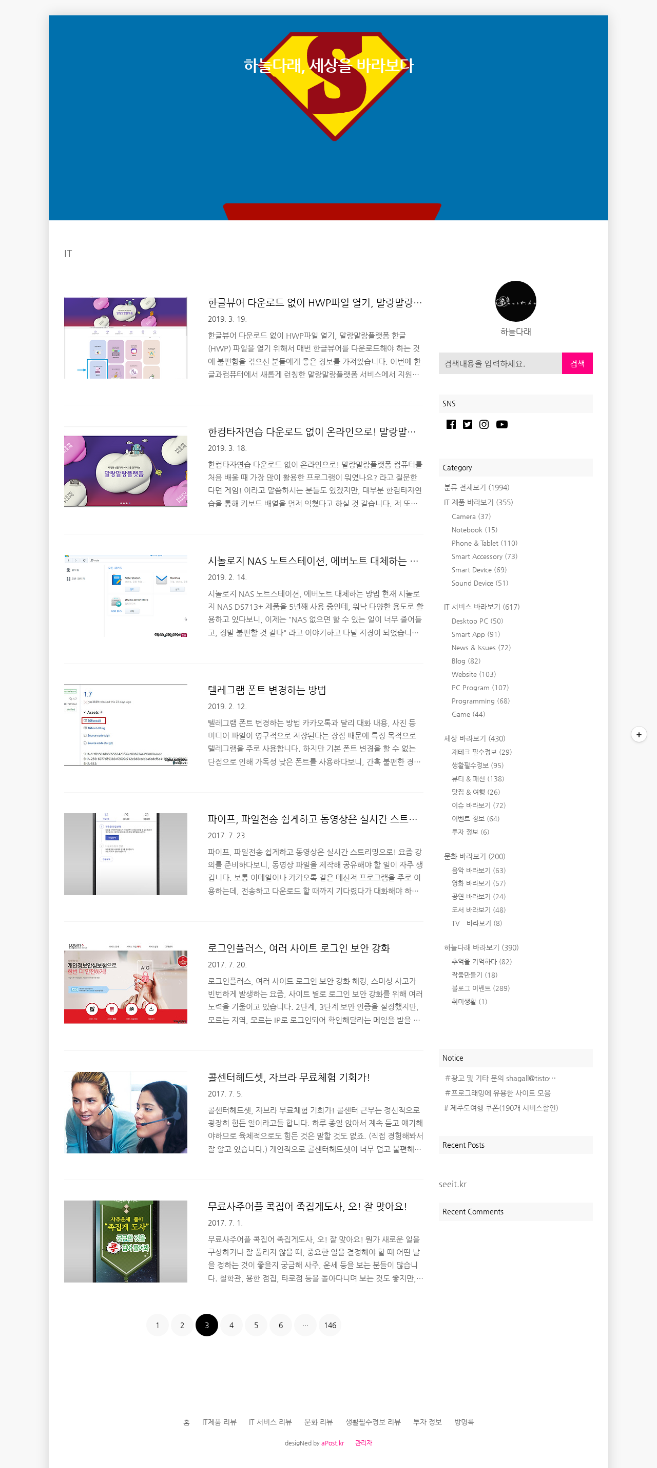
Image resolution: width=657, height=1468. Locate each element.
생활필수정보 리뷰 (373, 1422)
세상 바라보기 (475, 738)
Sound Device (480, 583)
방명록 (464, 1422)
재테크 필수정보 (482, 752)
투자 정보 (471, 832)
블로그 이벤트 (481, 988)
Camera (471, 516)
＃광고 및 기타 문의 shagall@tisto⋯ (500, 1078)
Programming (481, 701)
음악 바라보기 (479, 870)
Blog (466, 661)
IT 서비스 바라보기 (482, 607)
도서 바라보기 (479, 910)
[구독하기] (639, 734)
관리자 (363, 1442)
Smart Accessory (485, 556)
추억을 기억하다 (482, 961)
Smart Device (479, 569)
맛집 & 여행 (476, 792)
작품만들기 (475, 975)
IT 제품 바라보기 (478, 502)
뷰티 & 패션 (478, 778)
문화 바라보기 (475, 856)
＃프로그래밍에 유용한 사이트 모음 (497, 1093)
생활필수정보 (478, 765)
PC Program (480, 687)
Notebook (475, 529)
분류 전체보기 (477, 487)
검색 (577, 363)
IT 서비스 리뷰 (270, 1422)
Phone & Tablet (485, 543)
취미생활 (470, 1001)
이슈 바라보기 (479, 805)
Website (474, 674)
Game (469, 714)
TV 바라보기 (477, 923)
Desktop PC (478, 621)
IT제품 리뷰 (219, 1422)
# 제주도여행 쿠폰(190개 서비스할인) (501, 1108)
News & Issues (481, 647)
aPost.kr (332, 1442)
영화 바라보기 (479, 883)
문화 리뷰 (318, 1422)
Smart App (476, 634)
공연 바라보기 (479, 896)
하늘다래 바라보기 (481, 947)
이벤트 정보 (476, 818)
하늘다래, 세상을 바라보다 (328, 65)
